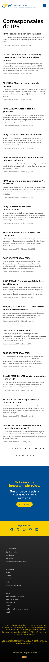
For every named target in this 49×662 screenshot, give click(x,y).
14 (43, 448)
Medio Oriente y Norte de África (17, 609)
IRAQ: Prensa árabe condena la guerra (22, 34)
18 (27, 455)
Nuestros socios (11, 552)
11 (32, 448)
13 (40, 448)
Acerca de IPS (11, 549)
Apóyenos (9, 558)
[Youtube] (30, 529)
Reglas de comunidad (13, 585)
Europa (8, 606)
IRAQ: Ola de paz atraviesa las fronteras (22, 134)
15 (16, 455)
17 (23, 455)
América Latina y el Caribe (15, 596)
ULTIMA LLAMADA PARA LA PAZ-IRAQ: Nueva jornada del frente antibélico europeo (22, 57)
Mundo (8, 612)
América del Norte (12, 599)
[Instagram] (24, 529)
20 (34, 455)
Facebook (9, 579)
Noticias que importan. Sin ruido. (24, 484)
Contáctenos (10, 555)
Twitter (8, 575)
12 (36, 448)
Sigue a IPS (10, 569)
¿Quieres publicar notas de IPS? (17, 561)
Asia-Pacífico (10, 602)
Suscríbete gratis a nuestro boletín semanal (24, 494)
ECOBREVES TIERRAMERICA (17, 258)
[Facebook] (12, 529)
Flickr (8, 582)
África (8, 593)
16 (19, 455)
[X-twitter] (18, 529)
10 (29, 448)
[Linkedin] (37, 529)
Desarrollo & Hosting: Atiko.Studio (24, 653)
